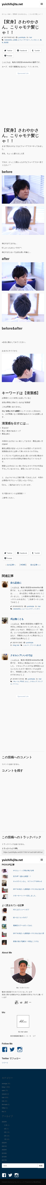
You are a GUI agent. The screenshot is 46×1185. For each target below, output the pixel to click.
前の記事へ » (35, 564)
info (3, 1101)
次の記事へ (11, 564)
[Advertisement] (23, 100)
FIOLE (22, 681)
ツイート (5, 1062)
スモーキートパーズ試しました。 (25, 895)
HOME (23, 564)
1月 (5, 1139)
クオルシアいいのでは (21, 655)
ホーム (4, 14)
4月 (5, 1129)
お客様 (15, 40)
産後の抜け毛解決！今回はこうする (26, 941)
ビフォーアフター (24, 40)
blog (14, 645)
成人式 (39, 645)
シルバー (26, 645)
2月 (5, 1136)
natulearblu (8, 40)
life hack (4, 1104)
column (4, 1094)
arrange (4, 1083)
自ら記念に (15, 582)
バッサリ (37, 609)
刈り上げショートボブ (21, 909)
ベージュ (16, 684)
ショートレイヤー (27, 609)
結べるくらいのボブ (20, 917)
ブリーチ (33, 645)
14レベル (16, 681)
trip (3, 1111)
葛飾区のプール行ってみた (22, 925)
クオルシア (33, 681)
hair (9, 14)
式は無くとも (17, 618)
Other (4, 1108)
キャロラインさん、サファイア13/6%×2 (27, 881)
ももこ (27, 681)
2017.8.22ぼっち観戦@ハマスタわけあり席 (28, 889)
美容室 (6, 42)
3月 (5, 1132)
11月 (5, 1125)
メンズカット (35, 40)
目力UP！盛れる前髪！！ (22, 876)
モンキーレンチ (19, 1182)
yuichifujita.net (12, 4)
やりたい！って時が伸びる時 (23, 870)
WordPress (37, 1182)
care (3, 1090)
